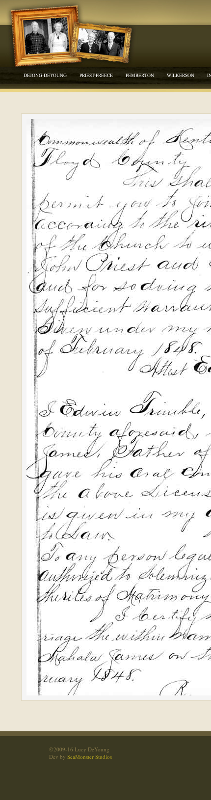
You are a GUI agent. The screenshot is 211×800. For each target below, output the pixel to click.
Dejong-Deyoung (45, 75)
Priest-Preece (96, 75)
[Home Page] (73, 48)
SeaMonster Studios (89, 756)
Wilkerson (180, 75)
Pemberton (140, 75)
